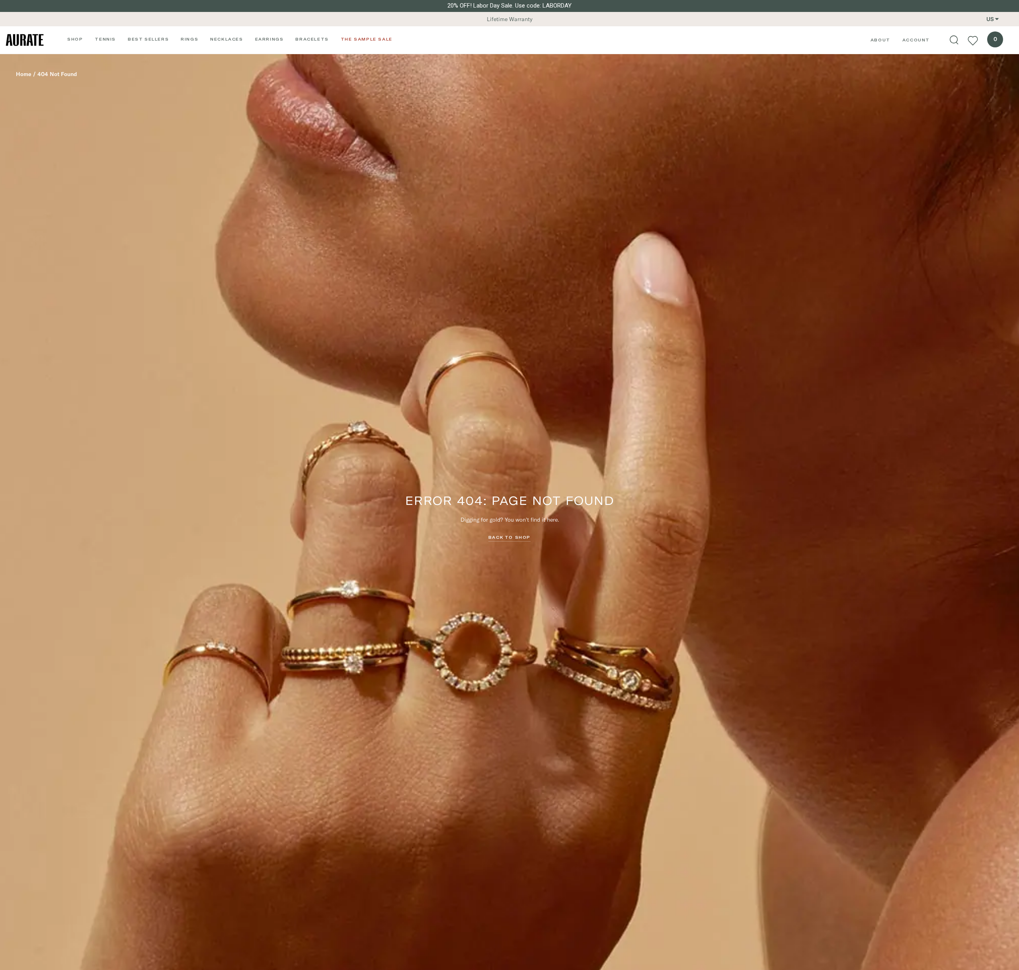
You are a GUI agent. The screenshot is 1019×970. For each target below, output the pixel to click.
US (990, 19)
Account (916, 39)
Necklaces (226, 39)
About (880, 39)
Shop (75, 39)
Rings (189, 39)
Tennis (105, 39)
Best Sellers (148, 39)
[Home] (24, 40)
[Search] (954, 40)
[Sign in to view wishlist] (972, 40)
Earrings (269, 39)
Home (23, 74)
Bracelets (311, 39)
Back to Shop (509, 537)
